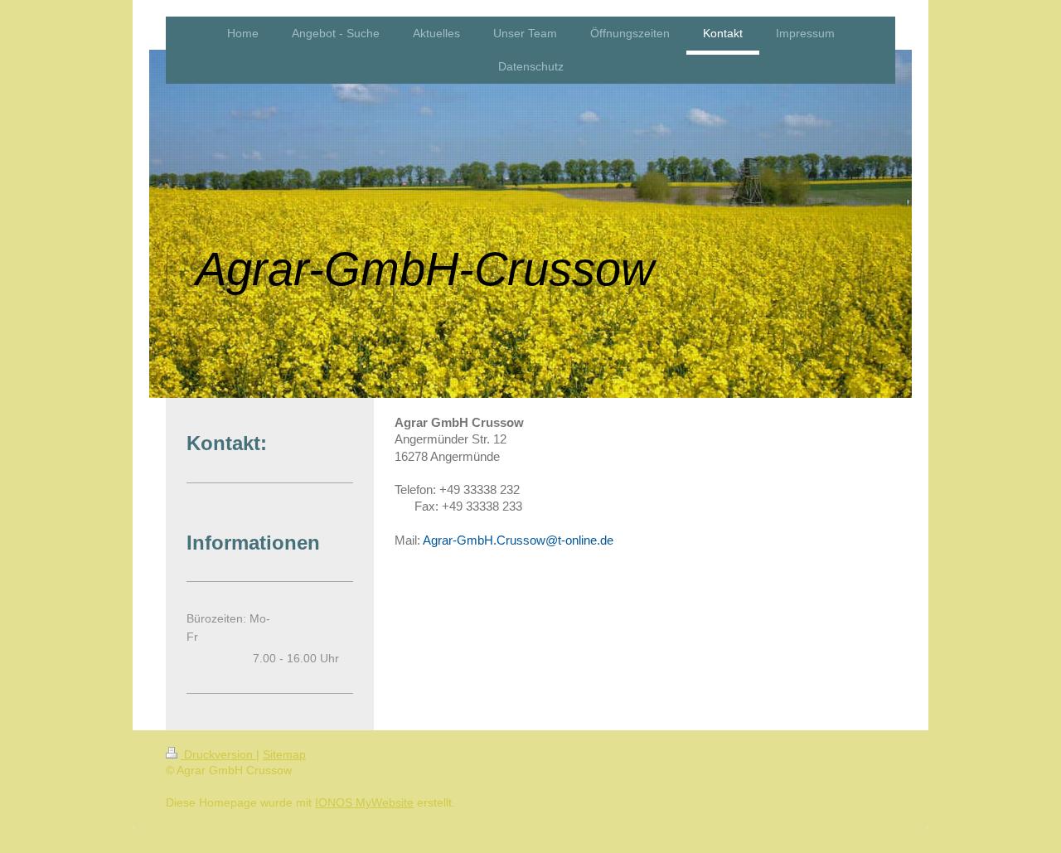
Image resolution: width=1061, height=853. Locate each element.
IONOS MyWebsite (364, 802)
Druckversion (218, 754)
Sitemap (284, 754)
